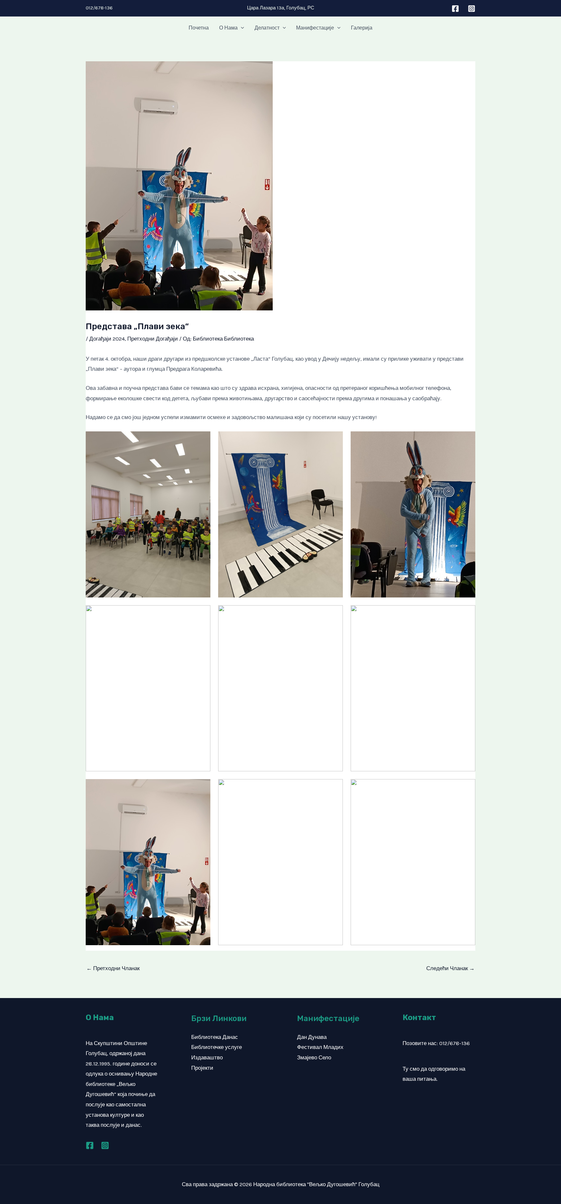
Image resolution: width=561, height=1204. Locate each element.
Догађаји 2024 (107, 338)
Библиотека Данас (214, 1037)
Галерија (361, 28)
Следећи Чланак (450, 968)
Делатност (267, 28)
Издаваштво (207, 1057)
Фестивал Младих (320, 1047)
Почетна (199, 28)
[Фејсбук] (455, 8)
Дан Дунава (312, 1037)
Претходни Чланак (113, 968)
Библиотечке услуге (216, 1047)
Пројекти (202, 1068)
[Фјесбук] (90, 1145)
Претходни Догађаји (152, 338)
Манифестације (315, 28)
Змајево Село (314, 1057)
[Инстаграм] (471, 8)
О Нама (228, 28)
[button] (241, 28)
